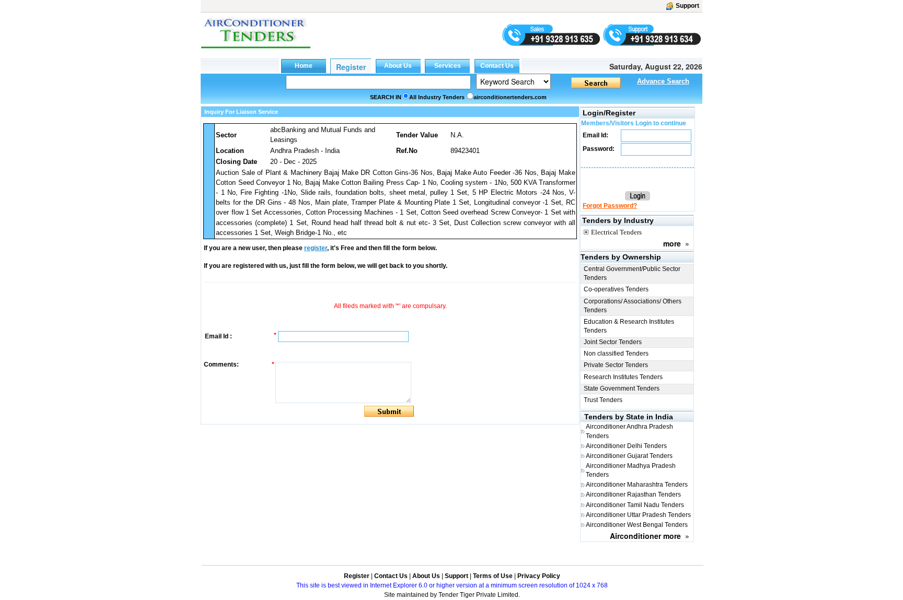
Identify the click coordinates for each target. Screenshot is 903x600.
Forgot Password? (610, 205)
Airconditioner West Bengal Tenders (637, 524)
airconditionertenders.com (510, 97)
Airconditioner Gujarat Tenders (629, 456)
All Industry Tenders (437, 97)
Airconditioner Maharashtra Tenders (637, 484)
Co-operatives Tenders (616, 289)
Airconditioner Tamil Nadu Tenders (635, 505)
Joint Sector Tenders (613, 342)
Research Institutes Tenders (623, 377)
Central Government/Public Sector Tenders (632, 273)
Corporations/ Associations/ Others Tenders (632, 306)
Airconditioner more (645, 536)
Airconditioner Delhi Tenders (626, 446)
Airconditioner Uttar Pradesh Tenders (638, 515)
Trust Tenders (603, 400)
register (315, 248)
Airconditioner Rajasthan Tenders (633, 494)
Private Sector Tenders (616, 365)
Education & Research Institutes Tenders (629, 326)
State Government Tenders (621, 388)
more (672, 243)
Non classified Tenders (616, 353)
